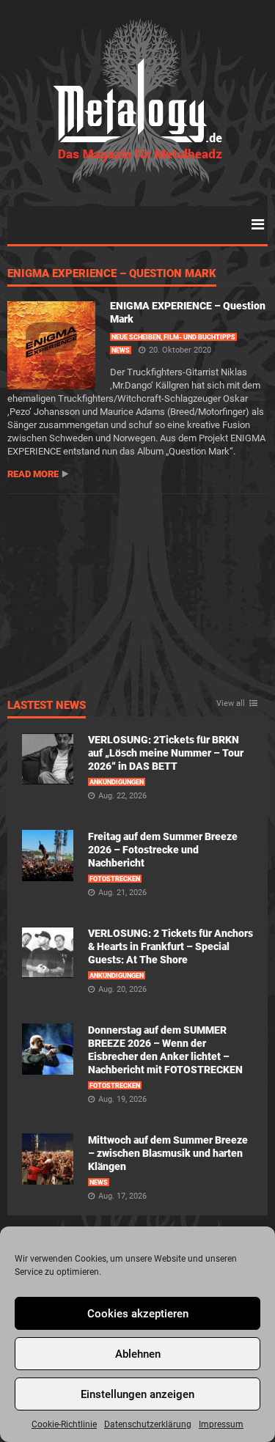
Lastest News (46, 706)
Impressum (221, 1424)
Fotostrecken (114, 879)
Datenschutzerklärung (147, 1424)
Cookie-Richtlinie (64, 1424)
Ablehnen (138, 1354)
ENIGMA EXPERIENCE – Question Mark (111, 274)
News (120, 350)
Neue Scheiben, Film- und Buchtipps (173, 337)
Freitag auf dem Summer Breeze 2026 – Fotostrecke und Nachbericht (163, 850)
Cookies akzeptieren (137, 1313)
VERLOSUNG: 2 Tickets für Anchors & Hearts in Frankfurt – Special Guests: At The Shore (170, 946)
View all (230, 703)
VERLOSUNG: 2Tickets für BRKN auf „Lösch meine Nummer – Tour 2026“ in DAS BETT (165, 753)
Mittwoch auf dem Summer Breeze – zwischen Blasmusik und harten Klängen (168, 1153)
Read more (33, 474)
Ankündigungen (116, 782)
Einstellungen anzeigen (137, 1394)
